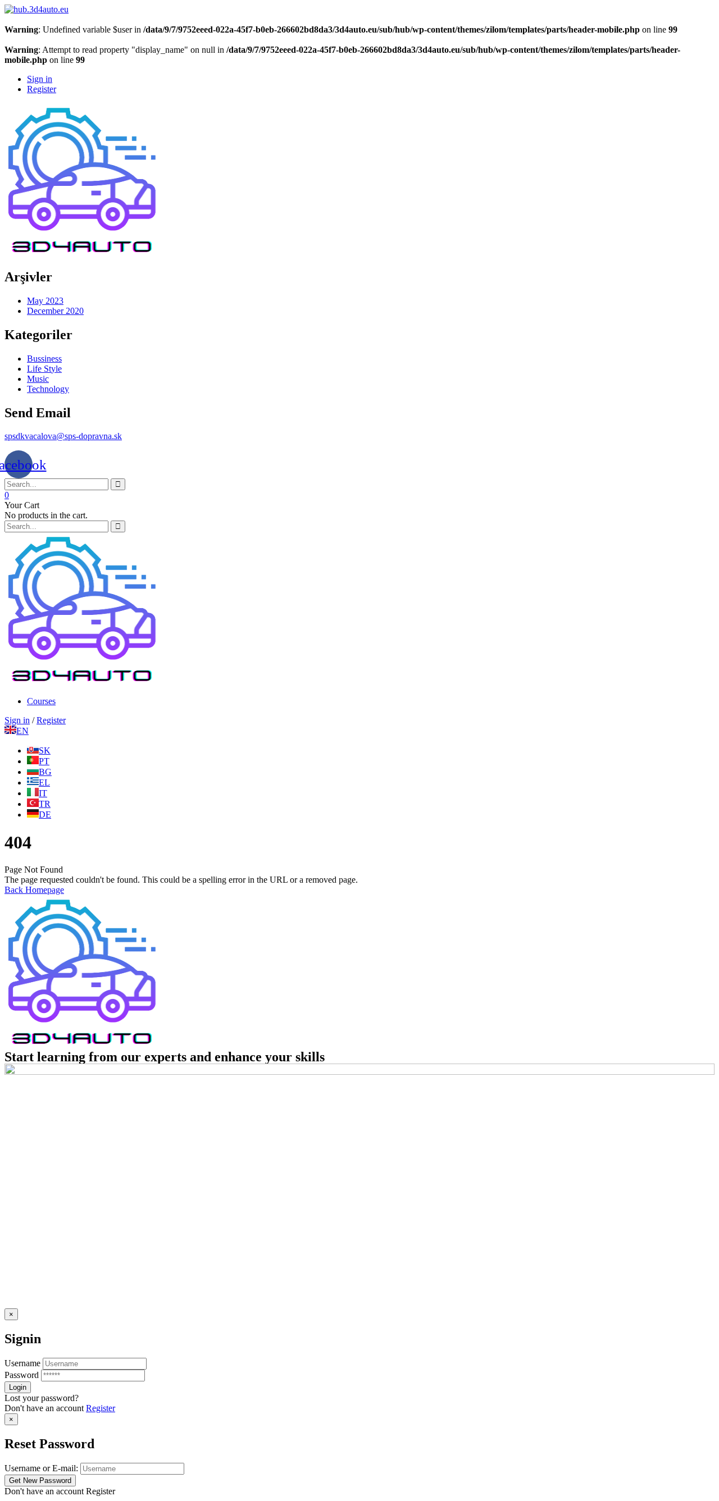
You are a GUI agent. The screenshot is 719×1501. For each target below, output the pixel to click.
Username (22, 1363)
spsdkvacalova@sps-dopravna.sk (63, 436)
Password (21, 1375)
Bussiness (44, 358)
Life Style (44, 368)
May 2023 (45, 300)
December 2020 (55, 311)
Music (38, 379)
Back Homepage (34, 890)
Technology (48, 389)
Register (100, 1408)
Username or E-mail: (41, 1468)
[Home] (82, 682)
